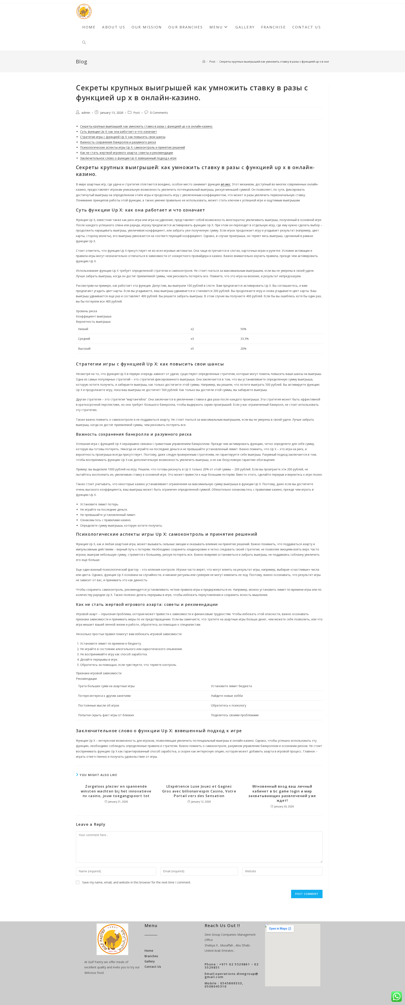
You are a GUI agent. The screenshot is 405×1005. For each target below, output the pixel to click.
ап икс (225, 184)
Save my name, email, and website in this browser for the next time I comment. (136, 882)
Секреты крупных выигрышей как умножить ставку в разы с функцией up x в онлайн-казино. (282, 61)
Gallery (149, 961)
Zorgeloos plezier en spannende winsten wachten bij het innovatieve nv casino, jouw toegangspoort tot (116, 791)
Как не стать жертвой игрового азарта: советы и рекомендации (126, 153)
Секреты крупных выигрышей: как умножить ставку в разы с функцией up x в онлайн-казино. (146, 126)
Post (136, 113)
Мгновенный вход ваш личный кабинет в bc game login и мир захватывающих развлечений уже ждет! (282, 793)
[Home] (203, 61)
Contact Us (152, 967)
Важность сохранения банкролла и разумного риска (118, 142)
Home (148, 951)
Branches (151, 956)
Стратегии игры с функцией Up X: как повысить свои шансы (122, 137)
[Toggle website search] (84, 43)
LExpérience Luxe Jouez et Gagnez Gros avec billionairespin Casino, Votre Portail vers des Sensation (199, 791)
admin (85, 113)
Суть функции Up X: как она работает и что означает (118, 132)
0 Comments (159, 113)
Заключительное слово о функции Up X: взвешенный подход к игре (128, 158)
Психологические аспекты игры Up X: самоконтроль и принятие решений (132, 147)
